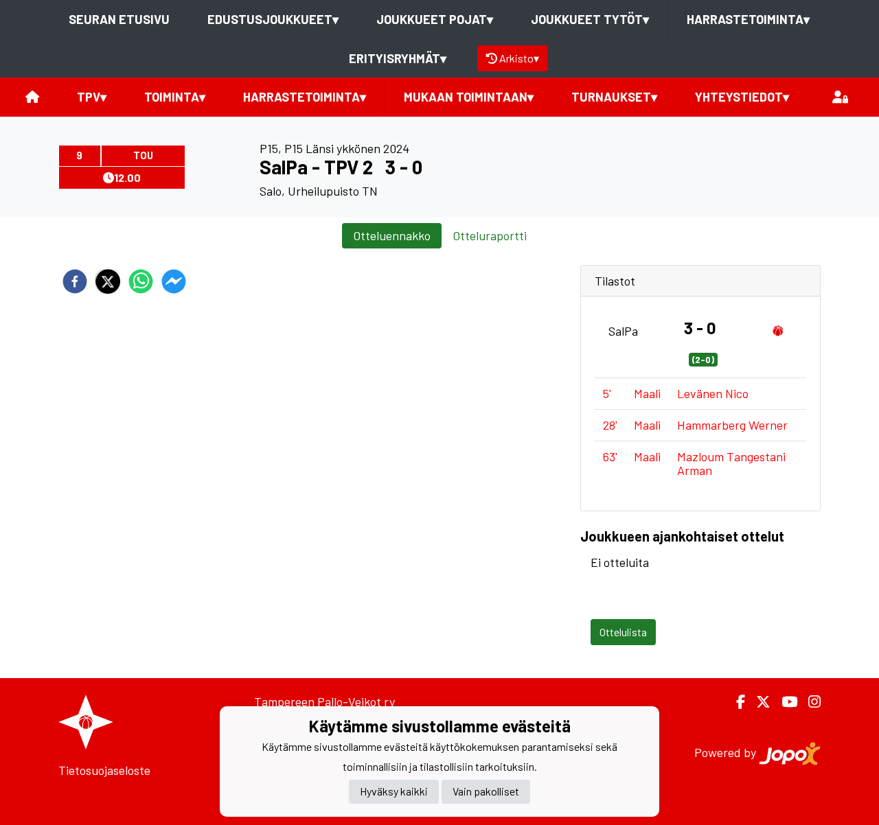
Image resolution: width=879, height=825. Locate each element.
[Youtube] (783, 702)
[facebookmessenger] (173, 281)
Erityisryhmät (397, 58)
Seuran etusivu (119, 19)
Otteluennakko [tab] (392, 235)
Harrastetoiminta (748, 19)
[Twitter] (757, 702)
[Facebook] (735, 702)
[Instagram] (809, 702)
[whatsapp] (140, 281)
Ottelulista (623, 631)
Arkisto (519, 58)
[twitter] (107, 281)
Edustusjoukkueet (273, 19)
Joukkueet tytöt (590, 19)
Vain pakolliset (486, 791)
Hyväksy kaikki (394, 791)
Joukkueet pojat (434, 19)
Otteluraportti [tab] (490, 235)
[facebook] (74, 281)
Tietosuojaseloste (104, 770)
